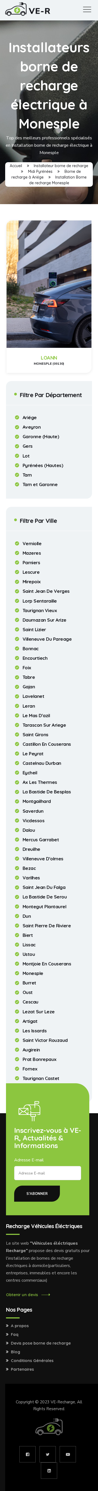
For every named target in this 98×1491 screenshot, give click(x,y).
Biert (28, 935)
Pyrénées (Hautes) (43, 465)
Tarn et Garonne (40, 484)
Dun (27, 916)
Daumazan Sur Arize (44, 620)
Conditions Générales (32, 1360)
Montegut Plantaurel (44, 906)
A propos (20, 1325)
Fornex (30, 1068)
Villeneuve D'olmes (43, 858)
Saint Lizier (34, 629)
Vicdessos (34, 820)
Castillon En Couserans (47, 744)
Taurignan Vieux (40, 610)
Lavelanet (33, 696)
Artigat (30, 1021)
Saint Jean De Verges (46, 591)
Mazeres (32, 553)
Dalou (29, 830)
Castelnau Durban (42, 763)
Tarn (27, 475)
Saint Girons (35, 734)
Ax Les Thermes (40, 782)
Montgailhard (37, 801)
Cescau (30, 1001)
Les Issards (35, 1030)
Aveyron (32, 427)
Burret (29, 982)
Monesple (33, 973)
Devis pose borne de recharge (41, 1343)
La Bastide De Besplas (47, 791)
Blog (15, 1351)
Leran (29, 706)
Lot (26, 455)
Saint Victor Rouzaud (45, 1040)
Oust (28, 992)
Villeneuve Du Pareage (47, 639)
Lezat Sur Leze (39, 1011)
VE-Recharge (63, 1402)
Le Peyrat (33, 753)
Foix (27, 667)
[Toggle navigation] (87, 9)
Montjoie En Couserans (47, 963)
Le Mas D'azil (36, 715)
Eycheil (30, 772)
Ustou (29, 954)
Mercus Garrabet (41, 839)
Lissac (29, 944)
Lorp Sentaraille (40, 601)
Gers (28, 446)
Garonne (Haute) (41, 436)
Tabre (29, 677)
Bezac (29, 868)
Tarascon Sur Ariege (44, 725)
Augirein (31, 1049)
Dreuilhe (31, 849)
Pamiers (31, 562)
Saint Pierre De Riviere (47, 925)
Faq (15, 1334)
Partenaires (22, 1369)
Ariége (30, 417)
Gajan (29, 686)
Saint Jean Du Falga (44, 887)
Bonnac (31, 648)
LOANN (49, 358)
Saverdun (33, 811)
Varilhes (31, 877)
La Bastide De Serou (45, 896)
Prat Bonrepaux (40, 1059)
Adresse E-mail (29, 1160)
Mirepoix (32, 581)
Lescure (31, 572)
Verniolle (32, 543)
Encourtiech (35, 658)
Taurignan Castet (41, 1078)
